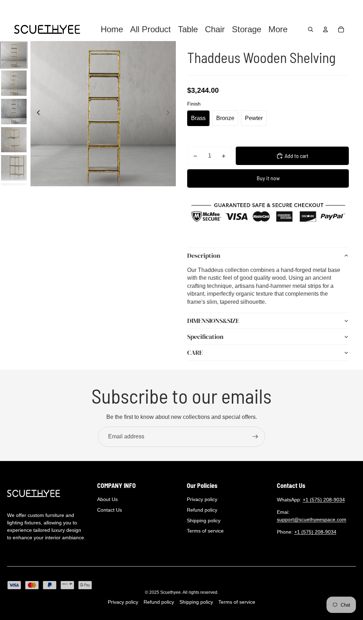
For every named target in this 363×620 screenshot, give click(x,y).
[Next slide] (170, 113)
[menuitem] (277, 29)
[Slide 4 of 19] (14, 140)
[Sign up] (255, 436)
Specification (205, 336)
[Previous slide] (36, 113)
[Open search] (310, 29)
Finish (194, 104)
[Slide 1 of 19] (14, 55)
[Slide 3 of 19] (14, 111)
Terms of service (205, 531)
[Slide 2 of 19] (14, 83)
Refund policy (202, 510)
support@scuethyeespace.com (311, 519)
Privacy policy (202, 499)
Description (203, 255)
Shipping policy (203, 520)
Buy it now (268, 178)
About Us (107, 499)
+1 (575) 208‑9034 (324, 499)
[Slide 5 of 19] (14, 168)
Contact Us (109, 510)
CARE (195, 352)
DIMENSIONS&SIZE (213, 320)
